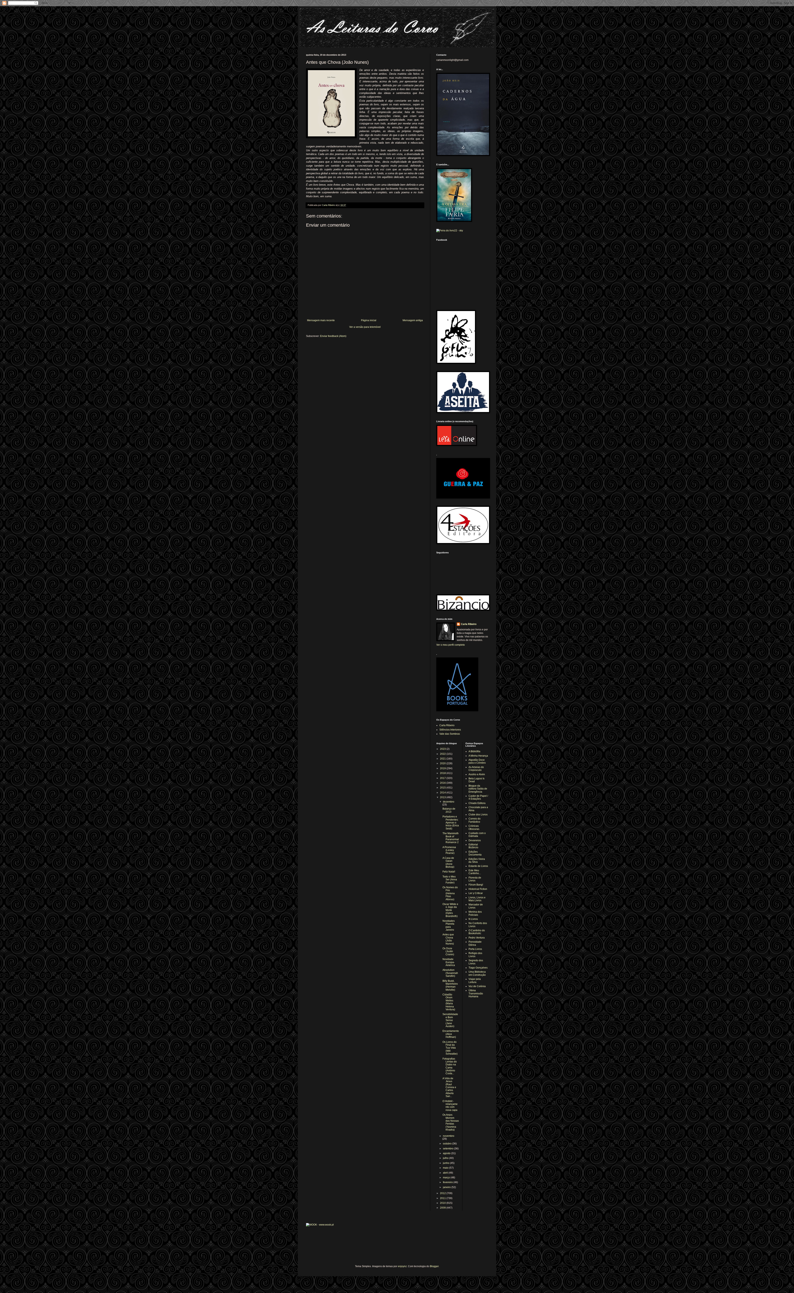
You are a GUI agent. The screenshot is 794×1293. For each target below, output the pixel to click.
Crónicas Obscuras (474, 827)
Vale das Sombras (449, 733)
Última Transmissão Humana (476, 993)
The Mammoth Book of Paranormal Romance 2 (450, 838)
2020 (443, 763)
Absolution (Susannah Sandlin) (450, 973)
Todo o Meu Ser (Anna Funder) (449, 879)
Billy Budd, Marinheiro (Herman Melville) (450, 985)
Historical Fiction (478, 889)
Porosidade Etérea (475, 943)
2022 (443, 753)
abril (445, 1172)
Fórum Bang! (476, 884)
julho (446, 1158)
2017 (443, 778)
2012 (443, 1193)
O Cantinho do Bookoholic (477, 932)
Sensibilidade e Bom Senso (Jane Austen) (450, 1020)
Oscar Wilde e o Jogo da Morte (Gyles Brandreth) (450, 910)
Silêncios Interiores (450, 729)
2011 (443, 1198)
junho (446, 1163)
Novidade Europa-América (448, 962)
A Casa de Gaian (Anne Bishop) (448, 862)
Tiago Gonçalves (478, 967)
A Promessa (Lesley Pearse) (449, 850)
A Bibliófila (474, 751)
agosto (447, 1153)
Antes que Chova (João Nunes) (448, 939)
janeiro (447, 1187)
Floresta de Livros (475, 879)
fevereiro (448, 1182)
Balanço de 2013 (448, 810)
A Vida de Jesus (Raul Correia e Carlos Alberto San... (449, 1087)
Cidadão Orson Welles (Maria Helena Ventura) (448, 1002)
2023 (443, 748)
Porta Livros (475, 949)
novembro (448, 1135)
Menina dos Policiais (475, 913)
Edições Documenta (475, 853)
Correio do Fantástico (475, 820)
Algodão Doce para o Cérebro (477, 761)
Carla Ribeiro (468, 624)
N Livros (473, 919)
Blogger (434, 1266)
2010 (443, 1203)
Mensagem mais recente (321, 320)
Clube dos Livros (478, 814)
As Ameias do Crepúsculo (476, 768)
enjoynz (402, 1266)
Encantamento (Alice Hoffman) (450, 1034)
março (447, 1177)
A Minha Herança (478, 755)
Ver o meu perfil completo (450, 644)
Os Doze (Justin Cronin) (448, 951)
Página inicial (368, 320)
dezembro (448, 801)
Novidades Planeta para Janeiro (448, 925)
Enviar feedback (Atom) (333, 336)
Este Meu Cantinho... (475, 872)
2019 (443, 768)
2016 (443, 782)
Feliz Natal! (448, 871)
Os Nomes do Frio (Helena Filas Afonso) (450, 893)
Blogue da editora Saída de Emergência (478, 788)
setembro (448, 1148)
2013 (443, 797)
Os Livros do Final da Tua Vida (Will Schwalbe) (450, 1048)
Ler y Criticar (476, 893)
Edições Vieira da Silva (477, 860)
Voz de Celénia (477, 986)
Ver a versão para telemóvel (365, 327)
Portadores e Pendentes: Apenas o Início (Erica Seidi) (450, 822)
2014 (443, 792)
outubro (447, 1143)
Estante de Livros (478, 866)
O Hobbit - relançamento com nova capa (450, 1106)
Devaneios (475, 840)
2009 (443, 1207)
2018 (443, 773)
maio (446, 1167)
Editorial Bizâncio (473, 846)
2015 (443, 787)
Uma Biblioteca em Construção (477, 973)
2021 (443, 758)
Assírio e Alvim (477, 774)
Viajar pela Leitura (475, 980)
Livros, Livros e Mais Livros (477, 899)
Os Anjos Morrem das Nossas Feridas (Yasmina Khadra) (450, 1122)
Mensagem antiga (413, 320)
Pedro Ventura (477, 937)
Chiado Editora (477, 803)
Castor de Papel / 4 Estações (478, 797)
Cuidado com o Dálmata (477, 835)
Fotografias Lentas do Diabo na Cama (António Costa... (449, 1066)
